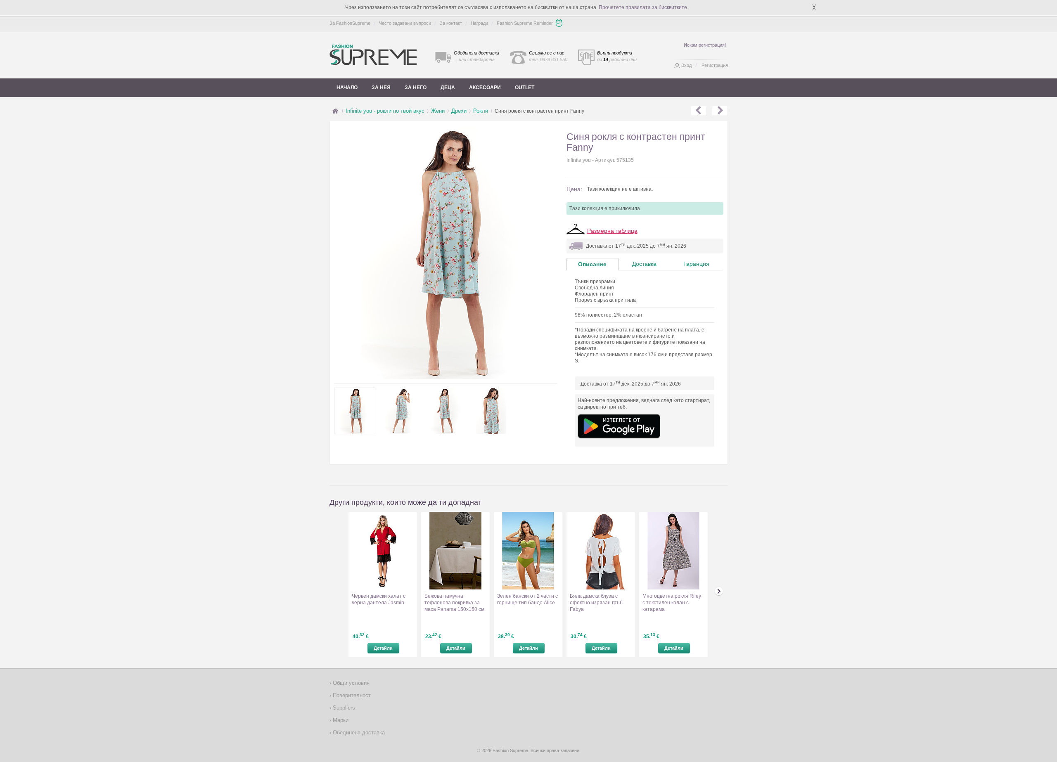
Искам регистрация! (705, 45)
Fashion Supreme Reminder (525, 23)
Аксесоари (485, 87)
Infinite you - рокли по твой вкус (385, 111)
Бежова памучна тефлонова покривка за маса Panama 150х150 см (454, 602)
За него (416, 87)
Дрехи (459, 111)
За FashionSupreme (349, 23)
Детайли (383, 648)
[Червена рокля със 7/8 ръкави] (699, 111)
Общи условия (350, 683)
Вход (686, 65)
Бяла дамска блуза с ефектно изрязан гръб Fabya (596, 602)
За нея (381, 87)
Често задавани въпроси (405, 23)
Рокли (480, 111)
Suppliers (343, 708)
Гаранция (696, 263)
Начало (347, 87)
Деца (448, 87)
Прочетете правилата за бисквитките (643, 7)
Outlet (524, 87)
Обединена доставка (358, 732)
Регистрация (715, 65)
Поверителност (351, 695)
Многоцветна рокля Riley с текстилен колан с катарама (671, 602)
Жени (438, 111)
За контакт (451, 23)
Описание (592, 264)
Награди (479, 23)
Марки (339, 720)
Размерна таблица (612, 230)
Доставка (644, 263)
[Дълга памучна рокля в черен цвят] (720, 111)
